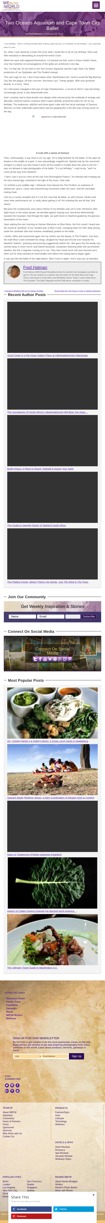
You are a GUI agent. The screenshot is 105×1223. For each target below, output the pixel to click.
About (3, 1214)
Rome (6, 1196)
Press (6, 1124)
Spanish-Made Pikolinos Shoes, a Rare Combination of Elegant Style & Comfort (50, 797)
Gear (57, 1115)
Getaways (11, 1008)
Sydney (31, 1190)
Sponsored (8, 1127)
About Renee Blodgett (66, 1181)
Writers (59, 1184)
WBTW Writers (14, 1015)
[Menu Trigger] (96, 5)
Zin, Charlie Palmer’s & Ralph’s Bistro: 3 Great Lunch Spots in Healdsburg (47, 741)
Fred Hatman (35, 34)
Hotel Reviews (62, 1147)
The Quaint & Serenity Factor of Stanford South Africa (36, 525)
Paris (5, 1193)
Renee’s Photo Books (66, 1187)
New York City (10, 1190)
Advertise (7, 1115)
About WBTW (10, 1112)
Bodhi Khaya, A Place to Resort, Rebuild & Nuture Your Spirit (40, 468)
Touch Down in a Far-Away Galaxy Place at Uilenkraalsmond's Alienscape (47, 355)
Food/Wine (12, 1005)
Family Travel (13, 1002)
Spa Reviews (62, 1153)
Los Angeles (9, 1187)
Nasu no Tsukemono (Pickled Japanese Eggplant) (34, 854)
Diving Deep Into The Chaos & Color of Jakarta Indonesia (77, 291)
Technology (61, 1121)
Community (8, 1118)
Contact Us (8, 1136)
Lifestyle (59, 1118)
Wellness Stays (63, 1159)
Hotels (9, 1012)
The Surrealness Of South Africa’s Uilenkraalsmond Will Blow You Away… (47, 412)
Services (7, 1130)
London (6, 1184)
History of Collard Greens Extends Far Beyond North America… (42, 911)
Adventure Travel (15, 998)
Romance (60, 1150)
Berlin (6, 1181)
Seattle (30, 1184)
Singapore (32, 1187)
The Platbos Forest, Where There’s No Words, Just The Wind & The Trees (47, 582)
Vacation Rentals (63, 1156)
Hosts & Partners (11, 1121)
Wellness (11, 1018)
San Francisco (34, 1181)
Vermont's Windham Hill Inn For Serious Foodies (24, 291)
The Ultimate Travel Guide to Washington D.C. (32, 967)
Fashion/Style (62, 1112)
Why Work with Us (12, 1133)
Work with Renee (64, 1190)
